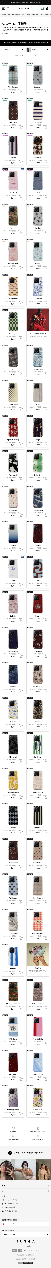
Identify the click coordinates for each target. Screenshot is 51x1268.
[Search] (8, 8)
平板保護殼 (35, 14)
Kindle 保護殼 (44, 14)
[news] (42, 8)
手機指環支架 (16, 14)
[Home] (25, 9)
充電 (8, 14)
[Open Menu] (3, 8)
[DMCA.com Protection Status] (25, 1263)
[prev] (2, 2)
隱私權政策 (30, 1255)
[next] (48, 2)
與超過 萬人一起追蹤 (28, 1153)
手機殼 (4, 14)
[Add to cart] (21, 92)
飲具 (22, 14)
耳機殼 (28, 14)
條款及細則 (21, 1255)
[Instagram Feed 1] (25, 1169)
